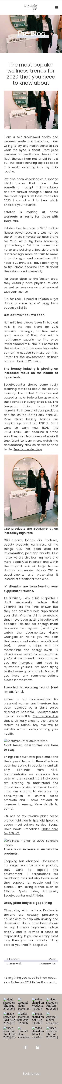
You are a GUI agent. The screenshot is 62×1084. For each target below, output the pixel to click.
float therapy (13, 158)
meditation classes (37, 154)
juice (54, 150)
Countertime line (45, 716)
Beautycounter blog (28, 449)
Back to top (31, 1073)
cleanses (10, 154)
